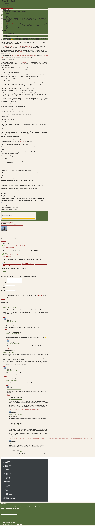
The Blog (6, 5)
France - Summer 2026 (8, 247)
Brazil (7, 488)
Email (3, 288)
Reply (4, 317)
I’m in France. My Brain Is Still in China (14, 269)
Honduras (8, 477)
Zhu (8, 320)
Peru (7, 23)
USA (6, 12)
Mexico (7, 472)
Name (3, 285)
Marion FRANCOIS (13, 332)
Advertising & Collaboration (11, 36)
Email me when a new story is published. (12, 293)
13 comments (20, 14)
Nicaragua (8, 20)
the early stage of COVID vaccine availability (23, 55)
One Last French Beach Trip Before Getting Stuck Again (20, 250)
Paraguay (3, 508)
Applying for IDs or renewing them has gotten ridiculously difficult (18, 46)
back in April (21, 51)
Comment (4, 282)
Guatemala (8, 17)
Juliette (10, 14)
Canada (7, 469)
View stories (3, 241)
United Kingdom (9, 494)
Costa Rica (8, 478)
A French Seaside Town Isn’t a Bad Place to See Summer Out (21, 259)
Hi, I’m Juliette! (7, 4)
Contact (5, 34)
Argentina (8, 485)
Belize (7, 474)
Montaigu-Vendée (25, 62)
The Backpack (7, 6)
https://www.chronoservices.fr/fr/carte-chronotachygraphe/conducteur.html (24, 409)
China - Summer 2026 (7, 265)
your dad (21, 141)
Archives (10, 520)
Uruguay (8, 26)
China (7, 29)
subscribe (39, 295)
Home (2, 520)
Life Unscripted (9, 222)
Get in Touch (6, 497)
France (7, 32)
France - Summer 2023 (7, 8)
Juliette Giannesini (19, 524)
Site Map (6, 520)
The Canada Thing (7, 465)
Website (3, 290)
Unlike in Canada (11, 24)
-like (40, 20)
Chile (7, 484)
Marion (7, 306)
